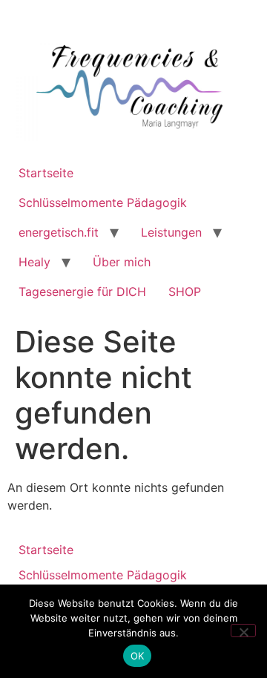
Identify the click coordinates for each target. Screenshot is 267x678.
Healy (34, 261)
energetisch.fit (59, 232)
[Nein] (243, 630)
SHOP (184, 291)
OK (138, 656)
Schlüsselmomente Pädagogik (103, 202)
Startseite (46, 172)
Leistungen (171, 232)
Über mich (122, 261)
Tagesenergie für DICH (82, 291)
